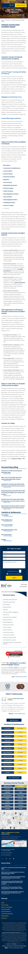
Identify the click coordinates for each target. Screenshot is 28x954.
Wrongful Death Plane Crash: (9, 530)
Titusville (20, 805)
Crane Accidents (7, 171)
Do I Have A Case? (14, 548)
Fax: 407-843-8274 (6, 854)
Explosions (6, 179)
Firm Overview (4, 905)
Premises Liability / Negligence (10, 612)
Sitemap (4, 945)
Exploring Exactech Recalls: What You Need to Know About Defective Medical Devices (12, 893)
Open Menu (25, 1)
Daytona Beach (7, 795)
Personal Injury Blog (9, 467)
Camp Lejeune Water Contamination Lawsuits (12, 643)
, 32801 (8, 850)
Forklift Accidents (8, 191)
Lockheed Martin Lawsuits (9, 640)
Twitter (6, 858)
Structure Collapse (8, 205)
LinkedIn (10, 858)
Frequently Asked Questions (10, 599)
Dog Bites (5, 609)
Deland (7, 802)
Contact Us (4, 918)
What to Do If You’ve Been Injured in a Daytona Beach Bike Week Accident (12, 873)
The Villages (20, 795)
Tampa (20, 792)
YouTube (13, 858)
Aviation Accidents (7, 630)
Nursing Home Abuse (8, 624)
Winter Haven (20, 788)
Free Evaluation (21, 5)
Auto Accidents (6, 604)
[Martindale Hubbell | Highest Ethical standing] (14, 654)
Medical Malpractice (8, 622)
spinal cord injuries (20, 282)
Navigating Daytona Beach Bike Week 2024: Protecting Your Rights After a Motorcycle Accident (13, 492)
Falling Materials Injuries (10, 185)
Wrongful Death (7, 607)
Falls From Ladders (8, 188)
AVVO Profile (24, 584)
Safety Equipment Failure (10, 199)
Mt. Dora (20, 798)
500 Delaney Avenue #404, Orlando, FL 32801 (14, 843)
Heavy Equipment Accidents (11, 194)
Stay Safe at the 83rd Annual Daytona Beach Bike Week (13, 869)
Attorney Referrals (6, 911)
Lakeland (7, 808)
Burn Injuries (6, 165)
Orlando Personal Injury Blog (19, 945)
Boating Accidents (7, 619)
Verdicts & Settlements (11, 512)
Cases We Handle (5, 909)
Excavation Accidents (9, 176)
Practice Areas (8, 20)
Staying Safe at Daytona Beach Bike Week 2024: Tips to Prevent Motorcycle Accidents (13, 878)
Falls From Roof (7, 182)
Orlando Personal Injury (9, 602)
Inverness (7, 805)
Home (2, 20)
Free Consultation (14, 15)
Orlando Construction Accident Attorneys (11, 932)
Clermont (20, 802)
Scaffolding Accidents (9, 202)
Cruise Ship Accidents (8, 632)
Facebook (2, 858)
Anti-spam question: (11, 571)
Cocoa (20, 808)
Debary (7, 798)
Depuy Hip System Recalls (9, 637)
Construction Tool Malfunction (11, 168)
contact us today (16, 458)
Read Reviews (14, 720)
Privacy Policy (10, 945)
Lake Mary (7, 788)
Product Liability (7, 627)
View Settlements (14, 778)
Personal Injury (9, 595)
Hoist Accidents (7, 197)
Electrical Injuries (8, 174)
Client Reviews (23, 586)
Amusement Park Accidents (10, 617)
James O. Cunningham (6, 907)
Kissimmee (7, 792)
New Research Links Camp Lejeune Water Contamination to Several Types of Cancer (12, 888)
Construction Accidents (8, 635)
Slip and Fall (6, 614)
